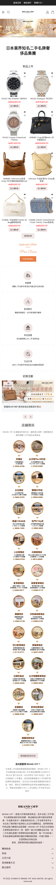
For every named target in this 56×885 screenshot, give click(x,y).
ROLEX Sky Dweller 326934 (14, 98)
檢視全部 (28, 236)
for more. (28, 259)
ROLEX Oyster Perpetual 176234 (14, 138)
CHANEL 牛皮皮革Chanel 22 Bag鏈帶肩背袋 (14, 221)
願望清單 (17, 2)
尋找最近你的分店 (28, 755)
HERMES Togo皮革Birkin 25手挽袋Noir (41, 138)
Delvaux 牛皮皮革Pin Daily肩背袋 (42, 180)
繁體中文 (38, 2)
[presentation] (25, 417)
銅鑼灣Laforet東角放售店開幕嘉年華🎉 (22, 406)
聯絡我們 (27, 2)
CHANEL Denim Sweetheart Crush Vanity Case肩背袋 (42, 221)
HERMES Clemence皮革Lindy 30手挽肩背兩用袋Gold (14, 180)
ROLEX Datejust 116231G (42, 98)
